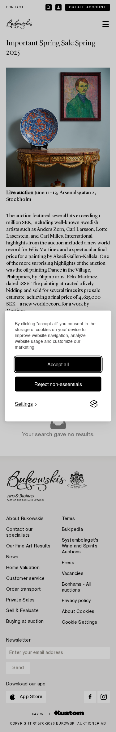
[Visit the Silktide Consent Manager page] (93, 404)
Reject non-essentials (58, 384)
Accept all (58, 364)
